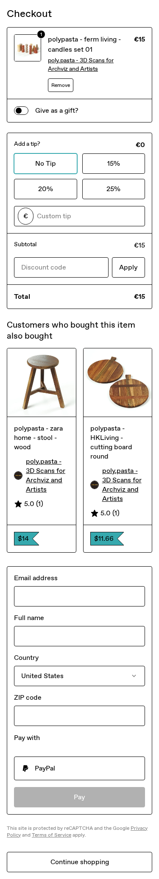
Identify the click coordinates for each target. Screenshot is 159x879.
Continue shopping (79, 862)
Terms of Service (51, 835)
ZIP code (28, 697)
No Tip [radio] (45, 163)
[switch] (21, 110)
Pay (79, 797)
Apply (128, 267)
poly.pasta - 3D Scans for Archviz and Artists (81, 64)
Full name (29, 618)
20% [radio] (45, 189)
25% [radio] (113, 189)
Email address (36, 578)
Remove (60, 85)
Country (26, 658)
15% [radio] (113, 163)
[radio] (79, 768)
